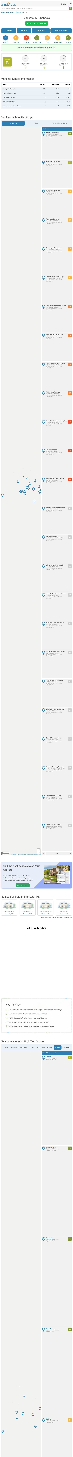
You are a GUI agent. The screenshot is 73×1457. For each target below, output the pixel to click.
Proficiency (13, 123)
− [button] (39, 853)
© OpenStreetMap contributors (23, 854)
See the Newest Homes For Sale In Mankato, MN (56, 917)
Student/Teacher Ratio (60, 123)
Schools (57, 1047)
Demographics (40, 30)
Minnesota (10, 12)
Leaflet (39, 854)
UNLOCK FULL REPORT (37, 23)
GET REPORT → (22, 885)
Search (3, 12)
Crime (32, 1047)
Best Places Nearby (61, 30)
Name (36, 123)
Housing (49, 1047)
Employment (41, 1047)
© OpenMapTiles (34, 854)
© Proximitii (14, 854)
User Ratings (66, 1047)
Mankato (18, 12)
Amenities (14, 1047)
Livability (63, 4)
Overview (9, 30)
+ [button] (39, 850)
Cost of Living (23, 1047)
